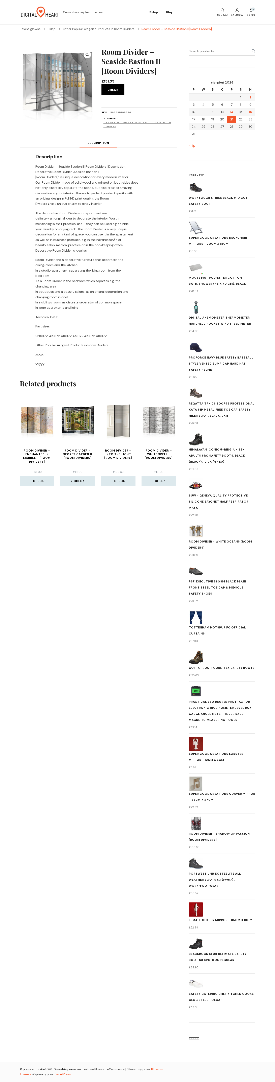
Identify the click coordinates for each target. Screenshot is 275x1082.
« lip (192, 145)
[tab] (98, 143)
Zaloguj (237, 14)
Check (113, 90)
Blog (169, 12)
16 (250, 112)
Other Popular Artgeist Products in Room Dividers (137, 124)
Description (98, 143)
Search (252, 51)
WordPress (63, 1074)
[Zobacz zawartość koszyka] (251, 11)
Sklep (153, 12)
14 (231, 112)
